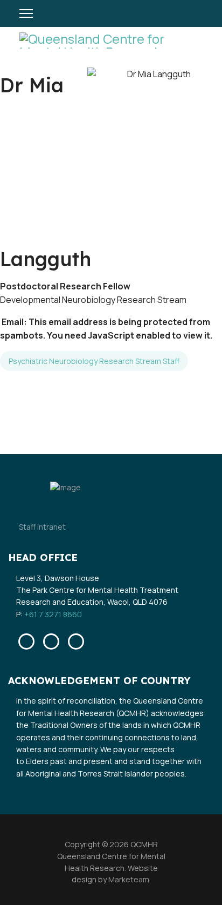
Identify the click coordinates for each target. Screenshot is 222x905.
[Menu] (26, 13)
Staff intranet (42, 527)
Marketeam (128, 879)
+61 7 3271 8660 (53, 614)
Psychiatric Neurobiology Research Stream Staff (94, 361)
